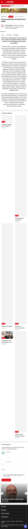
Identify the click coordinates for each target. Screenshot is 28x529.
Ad (3, 464)
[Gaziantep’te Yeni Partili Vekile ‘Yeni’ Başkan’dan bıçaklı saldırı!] (7, 384)
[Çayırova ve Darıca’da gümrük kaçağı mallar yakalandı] (20, 276)
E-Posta (4, 469)
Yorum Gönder (6, 480)
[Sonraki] (13, 6)
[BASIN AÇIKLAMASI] (7, 276)
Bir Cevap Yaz (7, 444)
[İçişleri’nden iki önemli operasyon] (20, 384)
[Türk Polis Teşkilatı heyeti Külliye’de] (7, 168)
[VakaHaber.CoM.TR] (9, 2)
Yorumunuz (9, 451)
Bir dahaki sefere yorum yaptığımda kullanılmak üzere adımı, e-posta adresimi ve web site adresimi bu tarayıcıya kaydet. (14, 475)
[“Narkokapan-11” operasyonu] (20, 168)
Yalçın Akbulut (9, 25)
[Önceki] (11, 6)
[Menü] (2, 2)
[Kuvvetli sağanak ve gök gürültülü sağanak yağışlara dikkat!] (14, 493)
